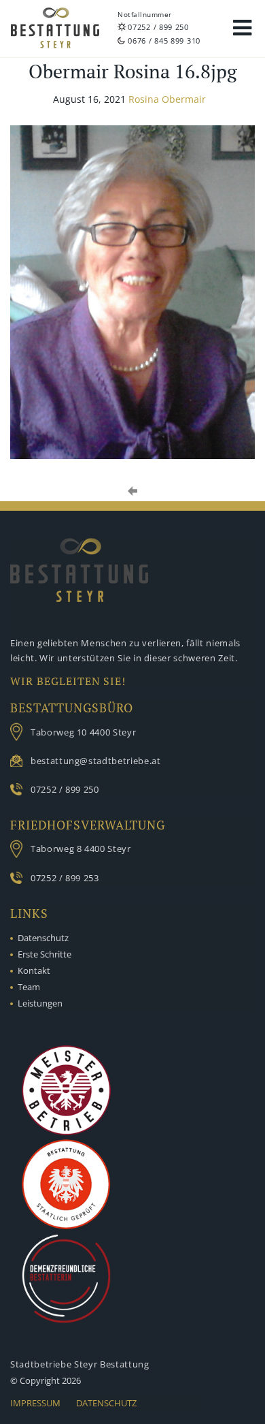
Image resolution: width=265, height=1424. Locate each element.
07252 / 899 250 (158, 27)
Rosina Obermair (167, 99)
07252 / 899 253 (65, 878)
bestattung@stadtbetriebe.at (96, 761)
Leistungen (40, 1003)
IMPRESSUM (35, 1403)
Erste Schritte (44, 954)
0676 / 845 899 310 (164, 40)
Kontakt (34, 970)
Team (29, 987)
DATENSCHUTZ (106, 1403)
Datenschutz (43, 938)
